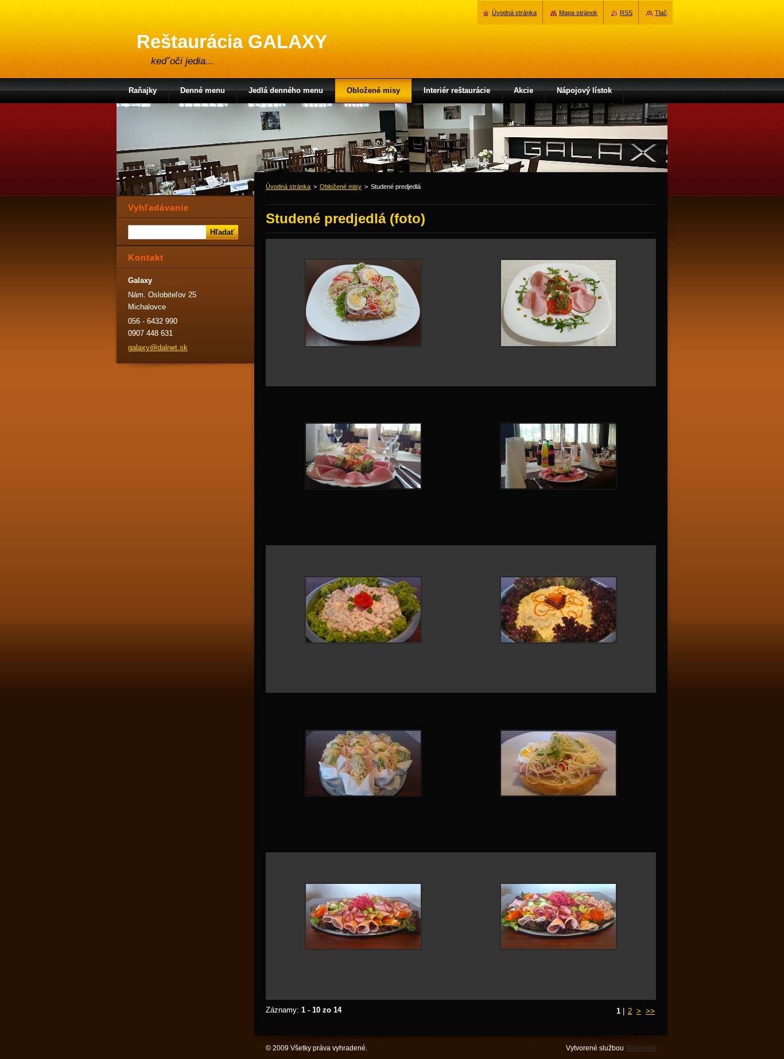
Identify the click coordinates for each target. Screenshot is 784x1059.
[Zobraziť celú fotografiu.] (363, 312)
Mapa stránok (578, 12)
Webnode (641, 1048)
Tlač (661, 12)
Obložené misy (341, 186)
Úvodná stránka (288, 186)
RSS (626, 12)
